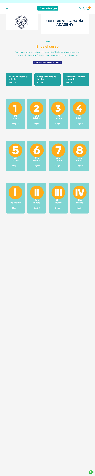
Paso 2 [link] (40, 82)
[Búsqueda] (80, 8)
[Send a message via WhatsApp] (91, 472)
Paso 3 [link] (69, 82)
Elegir (14, 124)
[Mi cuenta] (84, 8)
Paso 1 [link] (11, 82)
